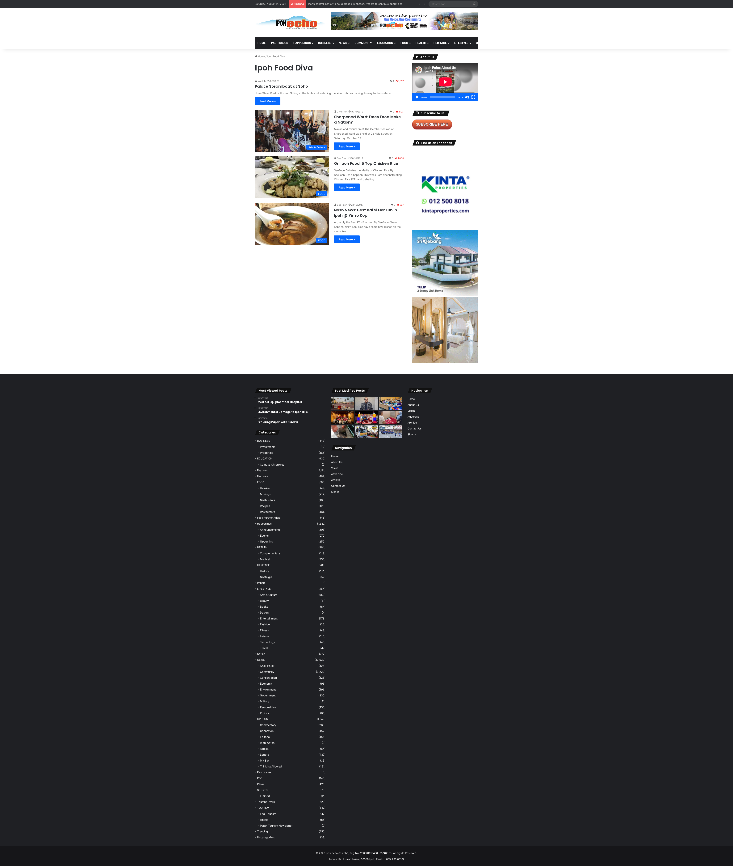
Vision (334, 468)
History (264, 571)
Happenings (264, 523)
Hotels (264, 819)
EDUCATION (385, 42)
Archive (336, 479)
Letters (264, 754)
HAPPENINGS (302, 42)
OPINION (481, 42)
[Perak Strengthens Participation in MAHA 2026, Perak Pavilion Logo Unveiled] (366, 431)
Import (261, 582)
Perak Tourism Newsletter (276, 825)
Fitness (264, 630)
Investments (267, 446)
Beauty (264, 600)
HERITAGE (440, 42)
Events (264, 535)
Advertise (337, 473)
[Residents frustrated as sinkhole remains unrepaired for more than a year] (342, 431)
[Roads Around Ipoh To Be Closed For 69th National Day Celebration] (390, 431)
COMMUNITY (363, 42)
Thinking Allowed (271, 766)
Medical (265, 559)
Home (262, 42)
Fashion (265, 624)
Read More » (268, 101)
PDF (259, 778)
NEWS (343, 42)
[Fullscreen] (473, 97)
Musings (265, 494)
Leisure (264, 636)
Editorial (265, 736)
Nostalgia (266, 577)
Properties (266, 452)
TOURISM (517, 42)
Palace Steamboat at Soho (281, 86)
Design (264, 612)
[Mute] (467, 97)
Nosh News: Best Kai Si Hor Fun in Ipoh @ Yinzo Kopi (365, 212)
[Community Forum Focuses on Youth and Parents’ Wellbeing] (366, 403)
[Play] (417, 97)
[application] (445, 82)
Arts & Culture (268, 594)
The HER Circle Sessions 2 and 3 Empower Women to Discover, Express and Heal (356, 3)
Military (264, 701)
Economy (266, 683)
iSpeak (264, 748)
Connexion (267, 731)
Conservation (268, 677)
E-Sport (265, 796)
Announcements (270, 529)
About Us (336, 462)
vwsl (260, 81)
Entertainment (269, 618)
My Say (265, 760)
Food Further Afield (268, 517)
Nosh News (267, 500)
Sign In (335, 491)
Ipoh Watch (267, 742)
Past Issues (279, 42)
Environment (268, 689)
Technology (267, 642)
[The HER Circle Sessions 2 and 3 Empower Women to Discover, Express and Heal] (342, 417)
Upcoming (266, 541)
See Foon (342, 158)
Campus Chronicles (272, 464)
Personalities (268, 707)
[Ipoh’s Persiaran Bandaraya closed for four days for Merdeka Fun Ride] (342, 403)
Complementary (270, 553)
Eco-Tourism (268, 813)
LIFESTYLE (461, 42)
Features (262, 476)
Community (267, 671)
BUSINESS (324, 42)
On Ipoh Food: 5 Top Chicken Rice (366, 163)
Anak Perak (267, 665)
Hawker (265, 488)
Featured (262, 470)
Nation (261, 653)
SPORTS (500, 42)
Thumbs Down (266, 801)
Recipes (265, 506)
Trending (262, 831)
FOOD (404, 42)
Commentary (268, 725)
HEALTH (421, 42)
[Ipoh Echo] (290, 23)
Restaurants (267, 511)
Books (264, 606)
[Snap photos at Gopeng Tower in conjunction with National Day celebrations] (366, 417)
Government (268, 695)
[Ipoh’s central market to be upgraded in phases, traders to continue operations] (390, 403)
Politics (264, 713)
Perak (260, 784)
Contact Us (338, 485)
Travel (264, 648)
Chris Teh (342, 111)
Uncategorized (266, 837)
